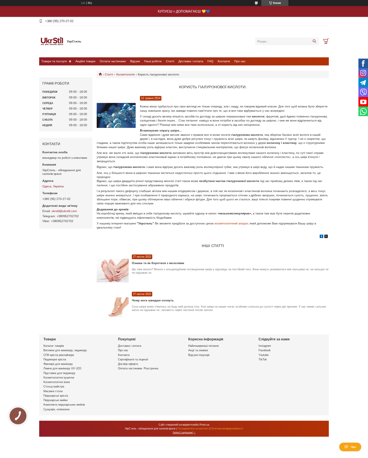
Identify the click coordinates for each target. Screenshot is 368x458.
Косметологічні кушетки (58, 377)
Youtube (264, 355)
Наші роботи (153, 61)
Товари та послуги (54, 61)
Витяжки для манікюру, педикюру (65, 350)
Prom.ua (204, 424)
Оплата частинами (113, 61)
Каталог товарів (53, 345)
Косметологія (125, 74)
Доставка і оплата (190, 61)
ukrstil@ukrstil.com (64, 211)
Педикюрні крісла (54, 359)
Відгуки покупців (199, 355)
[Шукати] (314, 41)
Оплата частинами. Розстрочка (138, 368)
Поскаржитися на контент (193, 428)
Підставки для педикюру (59, 373)
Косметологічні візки (56, 382)
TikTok (263, 359)
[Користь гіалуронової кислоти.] (116, 115)
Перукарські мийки (55, 400)
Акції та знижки (198, 350)
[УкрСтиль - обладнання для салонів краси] (52, 41)
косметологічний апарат (231, 223)
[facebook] (321, 237)
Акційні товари (85, 61)
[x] (326, 237)
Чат (353, 447)
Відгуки (135, 61)
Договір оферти (128, 364)
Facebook (265, 350)
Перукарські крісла (55, 395)
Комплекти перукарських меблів (64, 404)
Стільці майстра (53, 386)
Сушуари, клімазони (56, 409)
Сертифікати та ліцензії (133, 359)
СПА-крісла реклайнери (58, 355)
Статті (170, 61)
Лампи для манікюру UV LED (62, 368)
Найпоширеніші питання (203, 345)
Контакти (224, 61)
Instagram (265, 345)
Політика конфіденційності (227, 428)
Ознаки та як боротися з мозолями (158, 263)
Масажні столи (53, 391)
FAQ (210, 61)
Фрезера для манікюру (58, 364)
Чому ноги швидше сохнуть (153, 300)
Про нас (240, 61)
